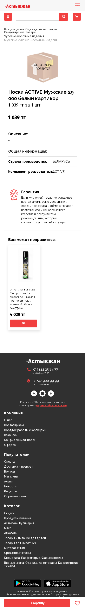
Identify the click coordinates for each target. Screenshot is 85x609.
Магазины (11, 476)
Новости (10, 486)
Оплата (9, 461)
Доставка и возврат (18, 466)
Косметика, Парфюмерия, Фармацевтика (33, 557)
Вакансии (10, 435)
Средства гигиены (17, 552)
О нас (8, 420)
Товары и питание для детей (25, 538)
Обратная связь (15, 496)
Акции (8, 481)
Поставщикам (14, 425)
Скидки (9, 513)
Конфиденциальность (19, 439)
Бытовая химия (14, 547)
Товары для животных (20, 542)
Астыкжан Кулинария (19, 523)
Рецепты (10, 491)
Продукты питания (17, 518)
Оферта (10, 444)
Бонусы (9, 471)
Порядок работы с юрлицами (25, 430)
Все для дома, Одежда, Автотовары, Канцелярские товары (41, 564)
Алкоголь (10, 533)
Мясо (8, 528)
